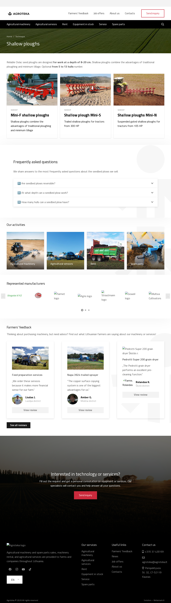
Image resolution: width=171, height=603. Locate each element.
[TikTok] (30, 569)
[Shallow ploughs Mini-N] (139, 106)
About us (117, 566)
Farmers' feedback (122, 551)
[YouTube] (23, 569)
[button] (82, 310)
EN (12, 580)
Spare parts (88, 584)
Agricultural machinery (87, 553)
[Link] (18, 13)
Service (85, 579)
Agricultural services (87, 562)
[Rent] (105, 250)
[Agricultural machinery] (25, 250)
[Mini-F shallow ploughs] (32, 106)
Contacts (117, 572)
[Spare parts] (145, 250)
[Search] (163, 24)
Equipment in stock (92, 574)
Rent (84, 569)
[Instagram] (16, 569)
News (115, 556)
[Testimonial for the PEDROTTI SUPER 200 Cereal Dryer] (140, 380)
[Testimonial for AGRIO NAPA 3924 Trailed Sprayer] (85, 380)
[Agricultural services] (65, 250)
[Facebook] (10, 569)
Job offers (117, 561)
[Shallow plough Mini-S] (85, 106)
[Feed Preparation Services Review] (30, 380)
